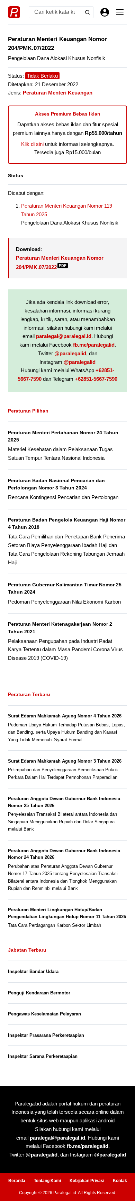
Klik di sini (32, 144)
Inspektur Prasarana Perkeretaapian (46, 1035)
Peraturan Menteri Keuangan (57, 93)
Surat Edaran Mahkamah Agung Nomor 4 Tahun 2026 (65, 715)
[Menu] (120, 12)
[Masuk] (104, 12)
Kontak (120, 1180)
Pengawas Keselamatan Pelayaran (44, 1013)
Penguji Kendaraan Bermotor (39, 992)
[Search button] (87, 12)
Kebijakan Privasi (87, 1180)
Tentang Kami (47, 1180)
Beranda (16, 1180)
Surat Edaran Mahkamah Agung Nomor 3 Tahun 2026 (65, 761)
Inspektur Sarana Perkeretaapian (43, 1056)
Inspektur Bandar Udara (33, 971)
